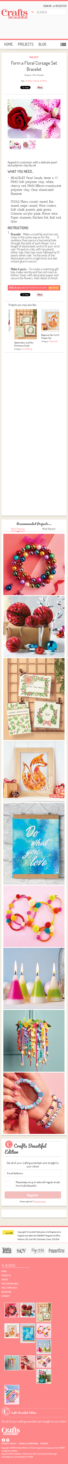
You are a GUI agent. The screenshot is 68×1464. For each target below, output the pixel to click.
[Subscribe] (34, 287)
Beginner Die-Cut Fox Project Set (51, 336)
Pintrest (7, 1440)
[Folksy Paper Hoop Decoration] (12, 1363)
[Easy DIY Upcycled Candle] (44, 1347)
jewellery (43, 80)
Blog (42, 44)
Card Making (27, 349)
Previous (10, 328)
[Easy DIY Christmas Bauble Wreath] (12, 1310)
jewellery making (32, 80)
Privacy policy (8, 1443)
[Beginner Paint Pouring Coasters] (44, 1361)
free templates (9, 1287)
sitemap (44, 1443)
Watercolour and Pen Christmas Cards (24, 344)
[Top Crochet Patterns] (37, 1250)
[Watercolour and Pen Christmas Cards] (44, 1312)
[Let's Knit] (6, 1250)
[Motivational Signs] (28, 1333)
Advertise (6, 1291)
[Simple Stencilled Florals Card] (12, 1394)
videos (4, 1279)
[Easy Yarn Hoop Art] (44, 1331)
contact (5, 1296)
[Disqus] (34, 393)
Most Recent (48, 529)
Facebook (3, 1440)
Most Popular (18, 529)
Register (60, 6)
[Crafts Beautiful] (10, 1430)
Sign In (47, 6)
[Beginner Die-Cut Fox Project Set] (12, 1331)
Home (8, 44)
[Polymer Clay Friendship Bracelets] (28, 1363)
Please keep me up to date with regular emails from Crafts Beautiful (38, 1184)
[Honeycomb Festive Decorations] (28, 1310)
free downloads (9, 1283)
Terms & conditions (28, 1443)
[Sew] (21, 1250)
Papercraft (53, 341)
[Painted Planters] (44, 1376)
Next (57, 328)
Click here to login (40, 1201)
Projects (26, 44)
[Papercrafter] (56, 1250)
